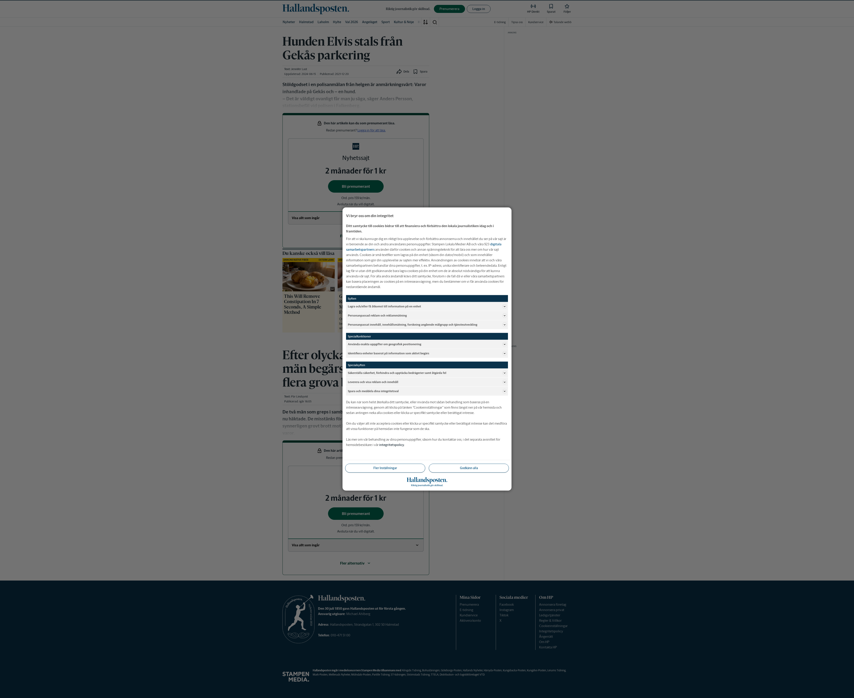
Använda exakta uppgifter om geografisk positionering (384, 344)
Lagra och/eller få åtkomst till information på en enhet (384, 306)
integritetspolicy (391, 445)
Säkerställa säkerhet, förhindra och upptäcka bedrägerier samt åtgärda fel (397, 373)
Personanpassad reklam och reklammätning (377, 315)
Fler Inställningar (385, 468)
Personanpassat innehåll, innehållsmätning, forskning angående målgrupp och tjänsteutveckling (412, 324)
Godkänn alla (469, 468)
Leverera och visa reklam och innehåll (373, 382)
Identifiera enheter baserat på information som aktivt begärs (388, 353)
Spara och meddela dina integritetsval (373, 391)
